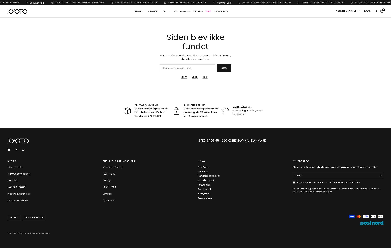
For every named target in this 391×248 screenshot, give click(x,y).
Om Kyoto (203, 167)
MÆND (138, 11)
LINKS (201, 161)
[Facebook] (11, 149)
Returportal (204, 189)
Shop (195, 76)
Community (221, 11)
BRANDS (198, 11)
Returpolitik (204, 184)
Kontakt (202, 171)
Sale (205, 76)
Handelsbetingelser (209, 175)
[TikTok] (25, 149)
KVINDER (152, 11)
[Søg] (376, 11)
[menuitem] (139, 11)
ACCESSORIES (181, 11)
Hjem (184, 76)
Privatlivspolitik (206, 180)
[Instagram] (18, 149)
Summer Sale (33, 2)
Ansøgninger (205, 198)
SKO (165, 11)
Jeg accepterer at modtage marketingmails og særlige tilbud (328, 182)
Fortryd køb (204, 193)
